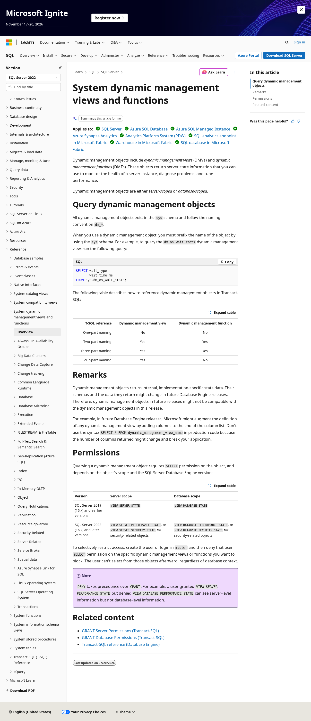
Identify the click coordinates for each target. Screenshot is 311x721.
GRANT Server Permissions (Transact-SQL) (120, 630)
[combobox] (33, 77)
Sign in (299, 42)
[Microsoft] (9, 42)
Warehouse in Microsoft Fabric (144, 142)
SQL (92, 72)
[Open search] (287, 42)
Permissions (262, 98)
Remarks (259, 92)
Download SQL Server (284, 55)
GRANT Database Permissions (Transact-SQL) (123, 637)
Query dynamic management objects (277, 83)
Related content (265, 104)
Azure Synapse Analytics (95, 135)
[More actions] (234, 72)
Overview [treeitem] (25, 332)
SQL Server (110, 72)
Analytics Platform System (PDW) (155, 135)
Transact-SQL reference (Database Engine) (121, 644)
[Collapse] (60, 68)
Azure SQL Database (149, 129)
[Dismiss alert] (301, 10)
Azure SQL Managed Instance (203, 129)
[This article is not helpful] (299, 121)
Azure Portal (248, 55)
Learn (78, 72)
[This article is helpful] (293, 121)
